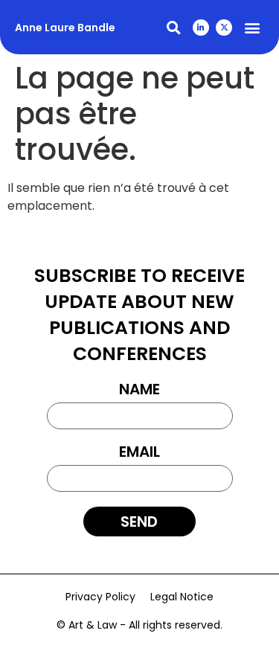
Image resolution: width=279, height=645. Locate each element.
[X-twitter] (224, 27)
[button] (173, 27)
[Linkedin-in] (201, 27)
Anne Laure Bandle (65, 27)
